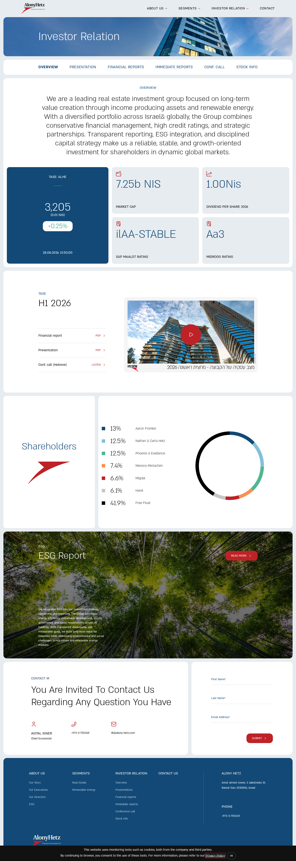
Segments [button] (187, 8)
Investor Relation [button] (228, 8)
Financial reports (126, 67)
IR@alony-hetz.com (123, 733)
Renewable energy (83, 790)
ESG (31, 804)
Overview (48, 67)
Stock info (247, 67)
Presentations (124, 790)
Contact (267, 8)
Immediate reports (174, 67)
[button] (191, 334)
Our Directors (37, 797)
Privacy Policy (215, 856)
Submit (257, 738)
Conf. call (214, 67)
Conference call (125, 811)
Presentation (83, 67)
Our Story (35, 783)
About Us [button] (155, 8)
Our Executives (38, 790)
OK (231, 855)
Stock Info (121, 819)
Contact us (168, 773)
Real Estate (79, 783)
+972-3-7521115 (80, 733)
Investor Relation (131, 773)
